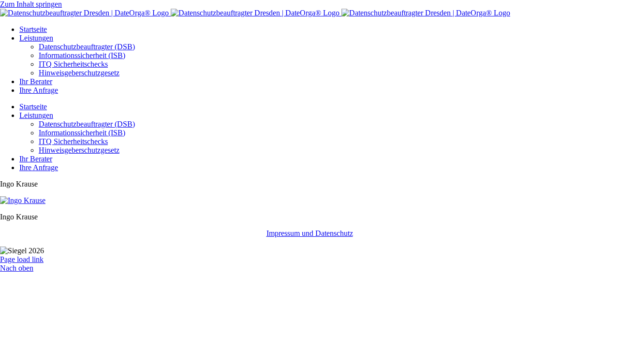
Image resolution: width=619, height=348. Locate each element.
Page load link (22, 259)
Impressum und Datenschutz (309, 233)
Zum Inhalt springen (31, 4)
